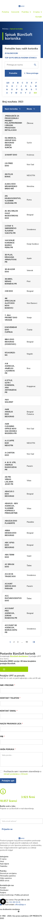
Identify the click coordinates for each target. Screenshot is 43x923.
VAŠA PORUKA (8, 749)
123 (7, 83)
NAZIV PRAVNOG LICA (11, 724)
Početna (5, 29)
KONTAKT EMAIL (8, 711)
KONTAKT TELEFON (10, 698)
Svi (35, 93)
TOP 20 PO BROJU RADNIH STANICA (21, 58)
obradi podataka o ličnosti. (16, 774)
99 (27, 642)
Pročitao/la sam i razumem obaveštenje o (22, 772)
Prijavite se (7, 829)
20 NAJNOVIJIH (11, 53)
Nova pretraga (32, 73)
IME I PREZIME (7, 685)
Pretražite (13, 73)
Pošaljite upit (8, 781)
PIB (2, 736)
